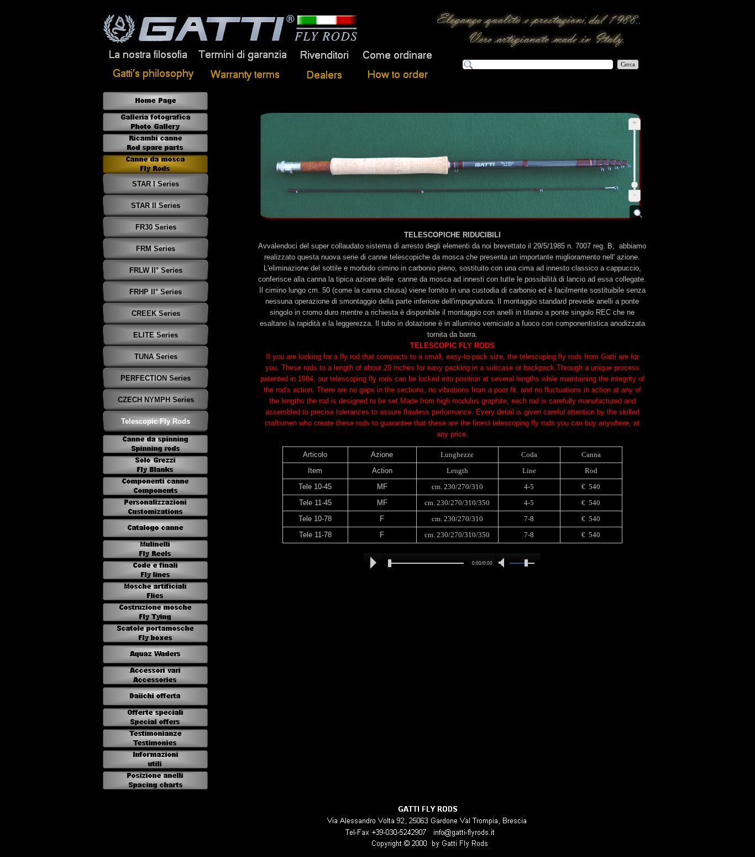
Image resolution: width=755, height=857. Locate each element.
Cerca (628, 64)
